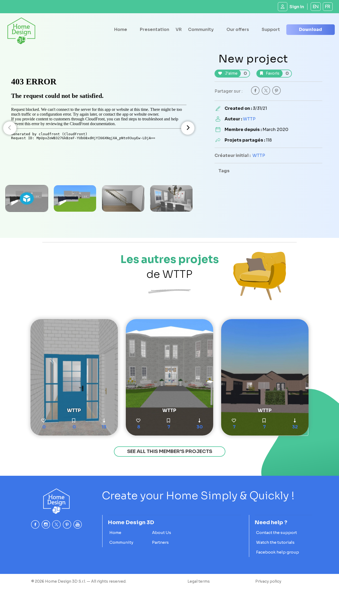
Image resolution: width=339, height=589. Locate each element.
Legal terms (199, 581)
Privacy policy (268, 581)
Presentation (154, 29)
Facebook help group (277, 552)
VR (179, 29)
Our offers (237, 29)
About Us (161, 532)
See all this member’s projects (169, 451)
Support (271, 29)
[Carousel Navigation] (98, 128)
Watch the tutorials (275, 542)
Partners (160, 542)
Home (120, 29)
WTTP (249, 119)
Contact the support (276, 532)
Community (201, 29)
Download (310, 29)
